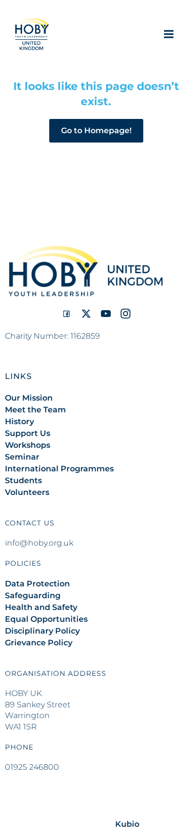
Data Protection (37, 583)
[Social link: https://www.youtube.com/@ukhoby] (106, 313)
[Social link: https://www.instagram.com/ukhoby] (125, 313)
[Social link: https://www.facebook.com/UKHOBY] (66, 313)
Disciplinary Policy (42, 631)
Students (23, 480)
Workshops (27, 445)
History (19, 421)
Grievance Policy (38, 642)
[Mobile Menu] (168, 34)
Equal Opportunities (46, 619)
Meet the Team (35, 409)
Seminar (22, 457)
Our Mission (29, 398)
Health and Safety (41, 607)
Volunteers (27, 492)
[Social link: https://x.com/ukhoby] (86, 313)
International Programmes (59, 468)
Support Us (27, 433)
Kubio (127, 824)
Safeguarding (33, 595)
